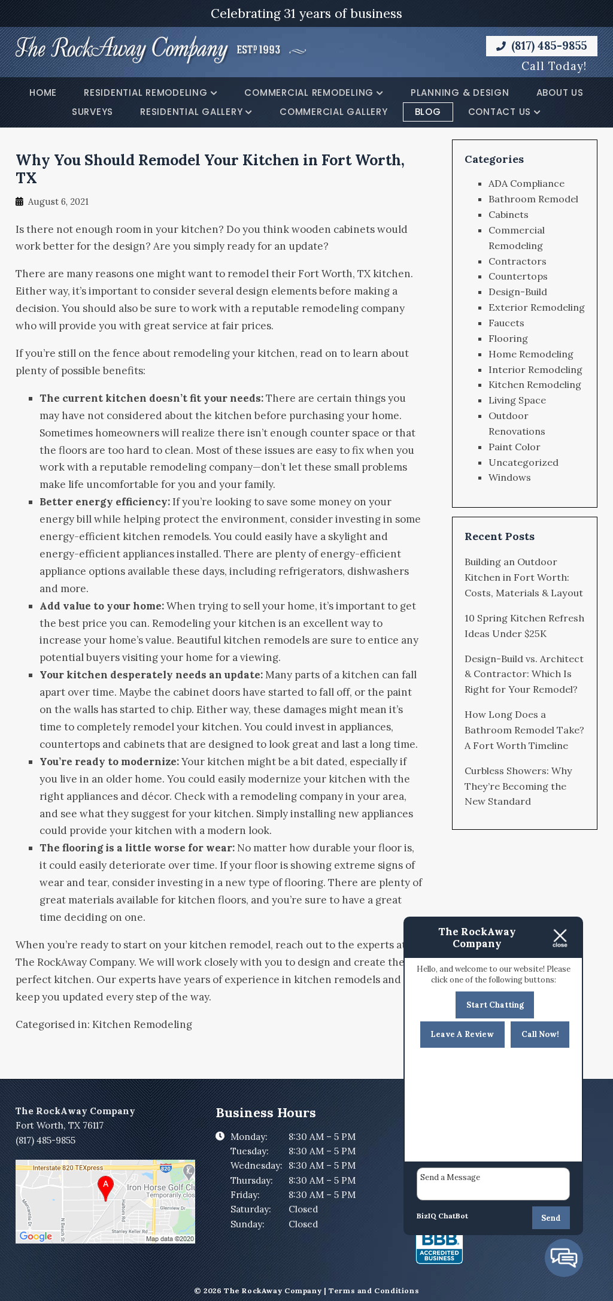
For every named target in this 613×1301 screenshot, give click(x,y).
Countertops (518, 276)
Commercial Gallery (334, 111)
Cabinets (508, 214)
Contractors (517, 261)
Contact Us (500, 111)
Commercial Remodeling (309, 92)
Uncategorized (523, 462)
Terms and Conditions (374, 1290)
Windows (509, 477)
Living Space (517, 400)
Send (551, 1218)
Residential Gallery (191, 111)
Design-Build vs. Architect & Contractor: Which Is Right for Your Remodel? (524, 674)
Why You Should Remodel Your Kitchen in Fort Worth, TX (210, 168)
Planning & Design (460, 92)
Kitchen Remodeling (142, 1024)
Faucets (506, 323)
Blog (428, 111)
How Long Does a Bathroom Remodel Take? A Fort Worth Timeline (524, 729)
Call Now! (540, 1034)
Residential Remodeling (146, 92)
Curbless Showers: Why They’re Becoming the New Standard (518, 786)
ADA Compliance (526, 183)
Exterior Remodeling (536, 307)
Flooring (508, 338)
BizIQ (426, 1215)
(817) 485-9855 (547, 45)
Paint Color (514, 447)
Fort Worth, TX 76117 (60, 1125)
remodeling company (353, 308)
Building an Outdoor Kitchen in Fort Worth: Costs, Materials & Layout (524, 577)
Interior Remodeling (535, 369)
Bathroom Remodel (533, 199)
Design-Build (517, 292)
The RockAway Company (75, 962)
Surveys (92, 111)
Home (43, 92)
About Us (560, 92)
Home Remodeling (530, 354)
